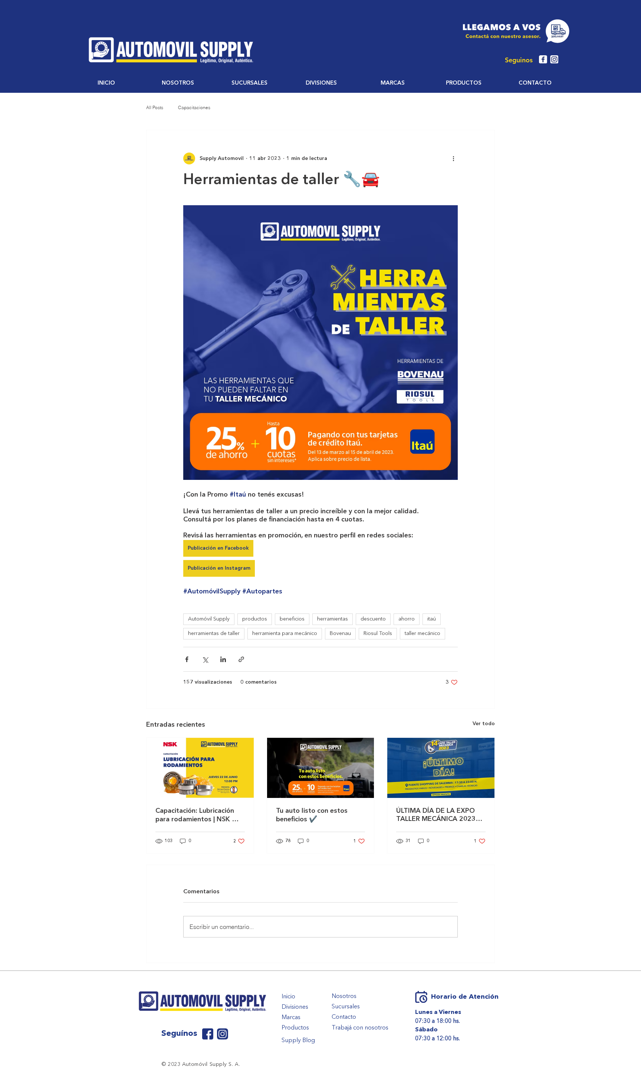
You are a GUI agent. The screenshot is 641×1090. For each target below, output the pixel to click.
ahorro (406, 619)
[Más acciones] (453, 158)
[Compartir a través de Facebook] (186, 659)
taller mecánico (422, 633)
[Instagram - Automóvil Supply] (554, 59)
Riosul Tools (378, 633)
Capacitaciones (194, 107)
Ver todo (484, 723)
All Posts (154, 107)
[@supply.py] (222, 1034)
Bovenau (340, 633)
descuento (373, 619)
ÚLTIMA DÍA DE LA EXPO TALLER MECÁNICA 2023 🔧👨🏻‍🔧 (436, 815)
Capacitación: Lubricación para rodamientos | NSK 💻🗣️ (197, 816)
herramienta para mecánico (284, 633)
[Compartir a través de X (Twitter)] (204, 659)
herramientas (332, 619)
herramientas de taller (214, 633)
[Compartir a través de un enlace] (241, 659)
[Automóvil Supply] (207, 1034)
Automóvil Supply (209, 619)
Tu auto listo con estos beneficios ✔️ (312, 815)
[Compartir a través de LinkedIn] (223, 659)
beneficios (292, 619)
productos (254, 619)
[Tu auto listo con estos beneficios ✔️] (320, 768)
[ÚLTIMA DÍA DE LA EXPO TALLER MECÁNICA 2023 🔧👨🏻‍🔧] (440, 768)
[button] (178, 83)
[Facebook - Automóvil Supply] (543, 59)
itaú (431, 619)
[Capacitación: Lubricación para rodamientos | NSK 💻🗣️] (200, 768)
